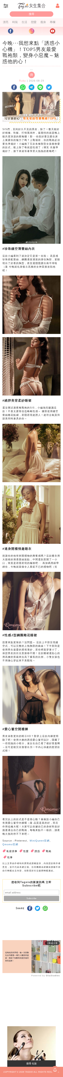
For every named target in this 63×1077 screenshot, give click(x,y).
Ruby (22, 80)
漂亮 (5, 22)
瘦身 (43, 22)
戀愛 (34, 22)
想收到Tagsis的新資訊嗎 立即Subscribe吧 (31, 884)
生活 (24, 22)
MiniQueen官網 (40, 840)
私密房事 (11, 851)
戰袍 (48, 851)
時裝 (15, 22)
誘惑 (37, 851)
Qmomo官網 (10, 844)
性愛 (26, 851)
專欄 (52, 22)
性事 (10, 857)
